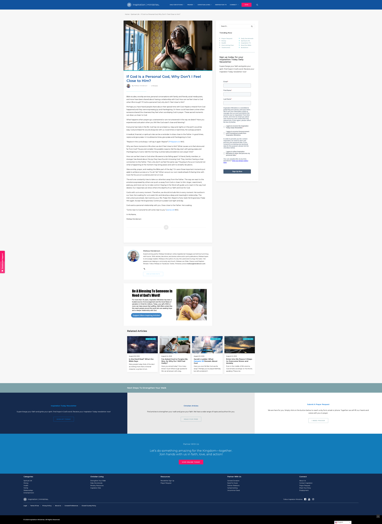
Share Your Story (305, 488)
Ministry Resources (97, 485)
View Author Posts (153, 274)
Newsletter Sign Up (167, 481)
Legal (25, 505)
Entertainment (29, 493)
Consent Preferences (71, 505)
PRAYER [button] (190, 4)
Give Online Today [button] (191, 462)
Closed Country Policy (89, 505)
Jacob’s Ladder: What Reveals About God (205, 361)
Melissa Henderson (140, 86)
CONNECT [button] (233, 4)
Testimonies (225, 47)
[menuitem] (177, 5)
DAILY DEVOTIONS (176, 4)
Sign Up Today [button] (64, 419)
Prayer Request (226, 38)
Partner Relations (233, 485)
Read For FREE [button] (191, 419)
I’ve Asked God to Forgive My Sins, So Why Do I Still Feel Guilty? (174, 361)
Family (26, 488)
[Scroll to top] (378, 516)
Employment (304, 490)
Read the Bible (246, 45)
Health (223, 43)
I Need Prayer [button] (318, 420)
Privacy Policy (47, 505)
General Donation (233, 481)
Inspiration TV (246, 43)
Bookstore (244, 47)
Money (223, 41)
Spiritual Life (135, 14)
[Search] (237, 26)
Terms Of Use (34, 505)
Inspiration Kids (95, 488)
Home (127, 14)
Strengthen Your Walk (98, 481)
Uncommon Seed (233, 490)
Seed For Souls (232, 483)
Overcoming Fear (227, 45)
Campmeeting (232, 488)
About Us (302, 481)
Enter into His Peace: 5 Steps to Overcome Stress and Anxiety (239, 361)
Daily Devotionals (247, 38)
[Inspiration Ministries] (143, 5)
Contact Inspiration (305, 483)
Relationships (28, 490)
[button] (245, 5)
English (340, 522)
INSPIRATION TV (221, 4)
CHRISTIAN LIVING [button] (204, 4)
